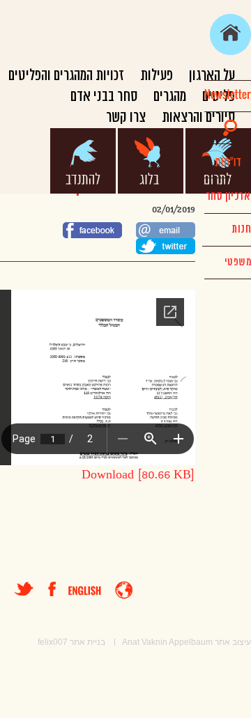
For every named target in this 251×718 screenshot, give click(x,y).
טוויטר (24, 589)
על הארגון (212, 76)
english (84, 590)
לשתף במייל (165, 230)
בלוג (150, 161)
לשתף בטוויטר (165, 246)
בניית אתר (87, 642)
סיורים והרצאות (198, 117)
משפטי (238, 262)
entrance (123, 590)
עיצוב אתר (233, 642)
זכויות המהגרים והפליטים (66, 76)
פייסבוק (58, 589)
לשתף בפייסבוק (92, 230)
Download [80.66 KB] (138, 475)
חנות (241, 229)
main (230, 34)
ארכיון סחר (228, 196)
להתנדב (83, 161)
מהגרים (169, 96)
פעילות (156, 76)
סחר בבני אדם (103, 96)
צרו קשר (126, 117)
